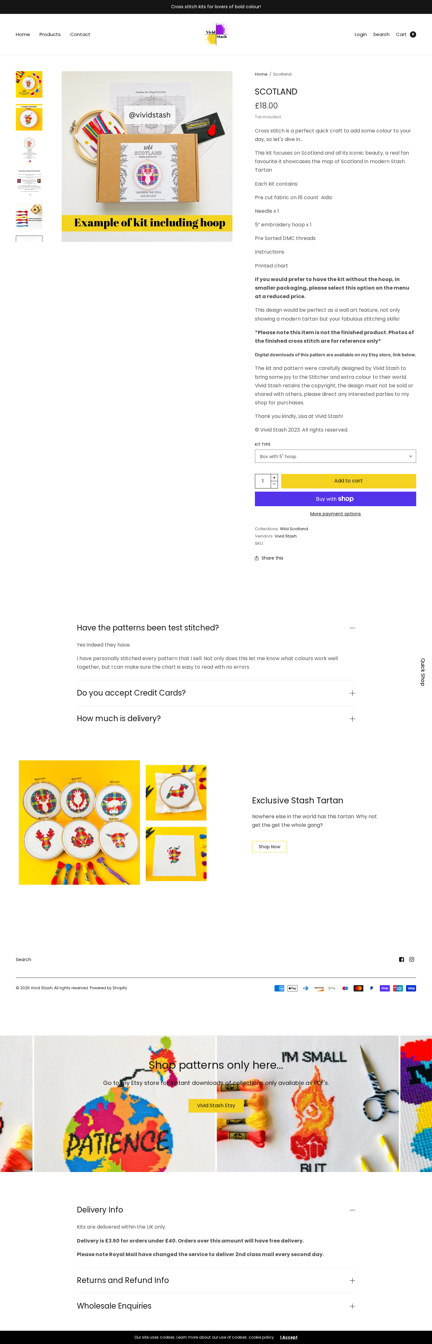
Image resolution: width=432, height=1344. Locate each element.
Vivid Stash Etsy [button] (216, 1105)
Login (361, 34)
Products (50, 34)
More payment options (335, 514)
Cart (401, 34)
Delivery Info (100, 1210)
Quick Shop (423, 672)
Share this (272, 558)
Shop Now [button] (269, 847)
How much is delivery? (119, 718)
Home (23, 34)
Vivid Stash (286, 536)
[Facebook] (401, 959)
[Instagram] (412, 959)
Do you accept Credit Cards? (131, 693)
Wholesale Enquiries (114, 1306)
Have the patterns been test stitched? (148, 628)
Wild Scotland (294, 529)
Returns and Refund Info (123, 1280)
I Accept (289, 1337)
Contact (80, 34)
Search (381, 34)
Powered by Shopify (108, 988)
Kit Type (263, 444)
